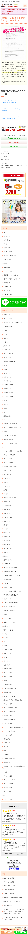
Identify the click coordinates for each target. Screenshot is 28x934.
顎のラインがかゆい (9, 606)
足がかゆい (7, 478)
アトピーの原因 (8, 723)
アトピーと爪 (7, 447)
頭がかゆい (7, 556)
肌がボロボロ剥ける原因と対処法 (13, 700)
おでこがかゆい (8, 548)
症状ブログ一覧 (8, 294)
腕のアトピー (7, 357)
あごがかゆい (7, 521)
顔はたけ (6, 404)
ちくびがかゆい (8, 474)
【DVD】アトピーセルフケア (12, 279)
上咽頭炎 (6, 583)
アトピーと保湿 (8, 735)
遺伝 (5, 750)
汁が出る (6, 637)
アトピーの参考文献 (9, 455)
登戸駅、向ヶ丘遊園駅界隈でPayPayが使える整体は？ (14, 918)
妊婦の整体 (7, 563)
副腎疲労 (6, 645)
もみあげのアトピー (9, 385)
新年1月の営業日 (8, 905)
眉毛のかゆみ (7, 599)
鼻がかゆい (7, 493)
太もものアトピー (8, 392)
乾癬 (5, 641)
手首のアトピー (8, 388)
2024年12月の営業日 (9, 886)
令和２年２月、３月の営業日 (12, 901)
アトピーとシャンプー (10, 780)
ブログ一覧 (7, 290)
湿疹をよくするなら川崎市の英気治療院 (14, 767)
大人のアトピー (8, 330)
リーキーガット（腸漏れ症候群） (13, 591)
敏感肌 (5, 408)
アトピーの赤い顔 (8, 353)
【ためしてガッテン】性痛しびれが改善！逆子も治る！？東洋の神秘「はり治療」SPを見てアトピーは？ (14, 911)
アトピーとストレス (9, 462)
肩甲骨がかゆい (8, 560)
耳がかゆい (7, 528)
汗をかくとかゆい (8, 470)
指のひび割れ (7, 739)
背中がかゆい (7, 532)
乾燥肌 (5, 614)
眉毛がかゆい (7, 540)
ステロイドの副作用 (9, 696)
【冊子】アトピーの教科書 (11, 275)
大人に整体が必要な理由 (10, 567)
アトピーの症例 (8, 704)
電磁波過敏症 (7, 692)
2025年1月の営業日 (9, 882)
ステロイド (7, 743)
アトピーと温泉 (8, 799)
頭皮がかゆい (7, 544)
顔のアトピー (7, 657)
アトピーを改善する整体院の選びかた (14, 727)
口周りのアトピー (8, 338)
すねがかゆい (7, 486)
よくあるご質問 (8, 251)
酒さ (5, 412)
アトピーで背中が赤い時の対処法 (13, 451)
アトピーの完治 (8, 684)
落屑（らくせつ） (8, 630)
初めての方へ (7, 236)
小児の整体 (7, 342)
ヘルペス (6, 795)
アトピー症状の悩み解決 (10, 255)
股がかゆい (7, 501)
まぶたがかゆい (8, 517)
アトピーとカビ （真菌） (11, 466)
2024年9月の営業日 (9, 893)
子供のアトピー (8, 334)
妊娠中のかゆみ (8, 649)
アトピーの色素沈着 (9, 731)
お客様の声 (7, 248)
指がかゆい (7, 536)
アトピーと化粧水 (8, 783)
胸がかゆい (7, 482)
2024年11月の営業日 (9, 889)
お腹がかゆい (7, 509)
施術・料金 (7, 240)
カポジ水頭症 (7, 791)
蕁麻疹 (5, 680)
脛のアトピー (7, 400)
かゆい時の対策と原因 (10, 688)
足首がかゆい (7, 490)
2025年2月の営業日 (9, 878)
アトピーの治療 (8, 326)
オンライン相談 (8, 271)
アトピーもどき (8, 715)
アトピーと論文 (8, 318)
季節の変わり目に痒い (10, 758)
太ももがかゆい (8, 505)
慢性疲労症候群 (8, 587)
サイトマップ (7, 286)
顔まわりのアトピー (9, 361)
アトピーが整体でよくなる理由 (12, 575)
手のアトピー (7, 350)
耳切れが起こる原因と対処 (11, 602)
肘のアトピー (7, 373)
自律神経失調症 (8, 669)
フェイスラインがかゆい (10, 497)
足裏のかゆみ (7, 579)
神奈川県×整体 (14, 861)
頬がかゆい (7, 513)
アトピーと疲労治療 (9, 711)
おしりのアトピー (8, 396)
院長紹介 (6, 263)
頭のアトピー (7, 314)
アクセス (6, 244)
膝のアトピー (7, 346)
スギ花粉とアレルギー (10, 435)
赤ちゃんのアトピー (9, 719)
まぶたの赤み (7, 618)
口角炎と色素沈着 (8, 439)
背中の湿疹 (7, 661)
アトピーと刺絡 (8, 458)
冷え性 (5, 431)
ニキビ (5, 420)
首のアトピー (7, 365)
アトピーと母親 (8, 776)
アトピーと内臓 (8, 672)
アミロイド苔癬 (8, 676)
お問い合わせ (7, 259)
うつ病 (5, 772)
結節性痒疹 (7, 626)
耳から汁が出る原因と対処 (11, 595)
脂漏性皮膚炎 (7, 416)
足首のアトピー (8, 377)
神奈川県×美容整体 (14, 867)
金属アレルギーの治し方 (10, 423)
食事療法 (6, 754)
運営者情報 (7, 283)
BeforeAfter (7, 267)
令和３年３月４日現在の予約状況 (13, 897)
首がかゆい (7, 552)
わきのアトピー (8, 369)
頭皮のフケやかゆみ (9, 622)
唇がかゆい (7, 525)
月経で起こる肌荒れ (9, 610)
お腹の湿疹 (7, 665)
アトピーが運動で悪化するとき (12, 427)
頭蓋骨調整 (7, 762)
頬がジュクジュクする (10, 653)
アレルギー (7, 746)
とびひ (5, 634)
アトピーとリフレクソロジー (12, 443)
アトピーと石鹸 (8, 787)
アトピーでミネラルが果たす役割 (13, 322)
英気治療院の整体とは (10, 571)
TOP (5, 232)
